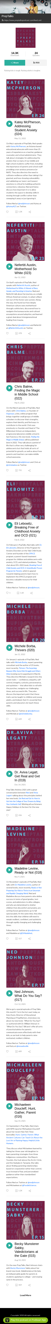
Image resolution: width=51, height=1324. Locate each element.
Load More (25, 1295)
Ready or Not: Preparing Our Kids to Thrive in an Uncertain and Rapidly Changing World (24, 890)
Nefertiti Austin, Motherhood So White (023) (26, 269)
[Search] (42, 4)
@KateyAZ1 (11, 206)
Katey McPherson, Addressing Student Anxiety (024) (28, 128)
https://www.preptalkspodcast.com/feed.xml (22, 20)
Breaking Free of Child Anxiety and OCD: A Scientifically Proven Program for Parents (24, 568)
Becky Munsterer (17, 1268)
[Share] (30, 211)
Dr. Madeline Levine (23, 884)
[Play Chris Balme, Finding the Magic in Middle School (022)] (9, 388)
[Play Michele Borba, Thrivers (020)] (9, 648)
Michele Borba (21, 662)
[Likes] (7, 211)
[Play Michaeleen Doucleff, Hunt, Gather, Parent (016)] (9, 1106)
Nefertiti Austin (23, 285)
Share (16, 63)
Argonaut (10, 413)
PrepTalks (7, 16)
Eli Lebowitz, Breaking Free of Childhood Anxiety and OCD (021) (27, 529)
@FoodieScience (29, 1185)
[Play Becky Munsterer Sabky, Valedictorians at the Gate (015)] (9, 1245)
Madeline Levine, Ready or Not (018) (28, 870)
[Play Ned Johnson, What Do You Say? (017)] (9, 993)
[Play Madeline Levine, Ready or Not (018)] (9, 870)
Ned (28, 792)
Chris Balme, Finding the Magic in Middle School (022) (27, 392)
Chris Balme (21, 411)
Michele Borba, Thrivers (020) (25, 648)
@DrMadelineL (26, 933)
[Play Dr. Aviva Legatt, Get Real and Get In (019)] (9, 774)
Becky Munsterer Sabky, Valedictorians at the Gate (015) (27, 1249)
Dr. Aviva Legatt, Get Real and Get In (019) (27, 776)
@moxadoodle (22, 1046)
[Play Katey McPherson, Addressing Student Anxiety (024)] (9, 124)
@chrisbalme (11, 465)
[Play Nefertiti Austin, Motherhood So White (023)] (9, 266)
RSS (37, 63)
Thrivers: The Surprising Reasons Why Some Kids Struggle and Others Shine (23, 671)
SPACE (32, 553)
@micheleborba (25, 713)
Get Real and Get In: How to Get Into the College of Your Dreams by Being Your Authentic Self (23, 801)
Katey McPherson (18, 146)
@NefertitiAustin (15, 328)
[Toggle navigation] (48, 3)
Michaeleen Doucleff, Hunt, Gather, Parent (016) (25, 1110)
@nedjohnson (24, 203)
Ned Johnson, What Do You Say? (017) (28, 996)
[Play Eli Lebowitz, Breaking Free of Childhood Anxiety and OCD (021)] (9, 525)
